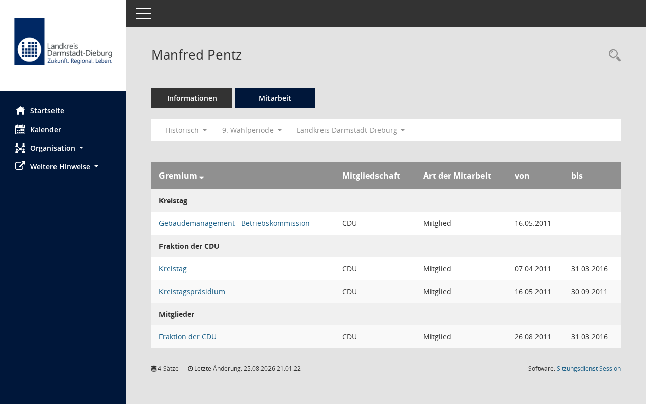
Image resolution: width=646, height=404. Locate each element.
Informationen (192, 98)
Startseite (47, 111)
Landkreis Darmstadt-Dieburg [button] (348, 130)
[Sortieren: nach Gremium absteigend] (201, 175)
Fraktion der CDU (188, 336)
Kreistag (173, 268)
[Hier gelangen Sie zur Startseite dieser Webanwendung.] (63, 49)
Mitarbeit (275, 98)
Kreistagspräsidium (192, 291)
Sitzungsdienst (589, 368)
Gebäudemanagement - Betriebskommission (234, 223)
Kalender (45, 129)
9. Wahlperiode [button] (249, 130)
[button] (63, 148)
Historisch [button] (183, 130)
